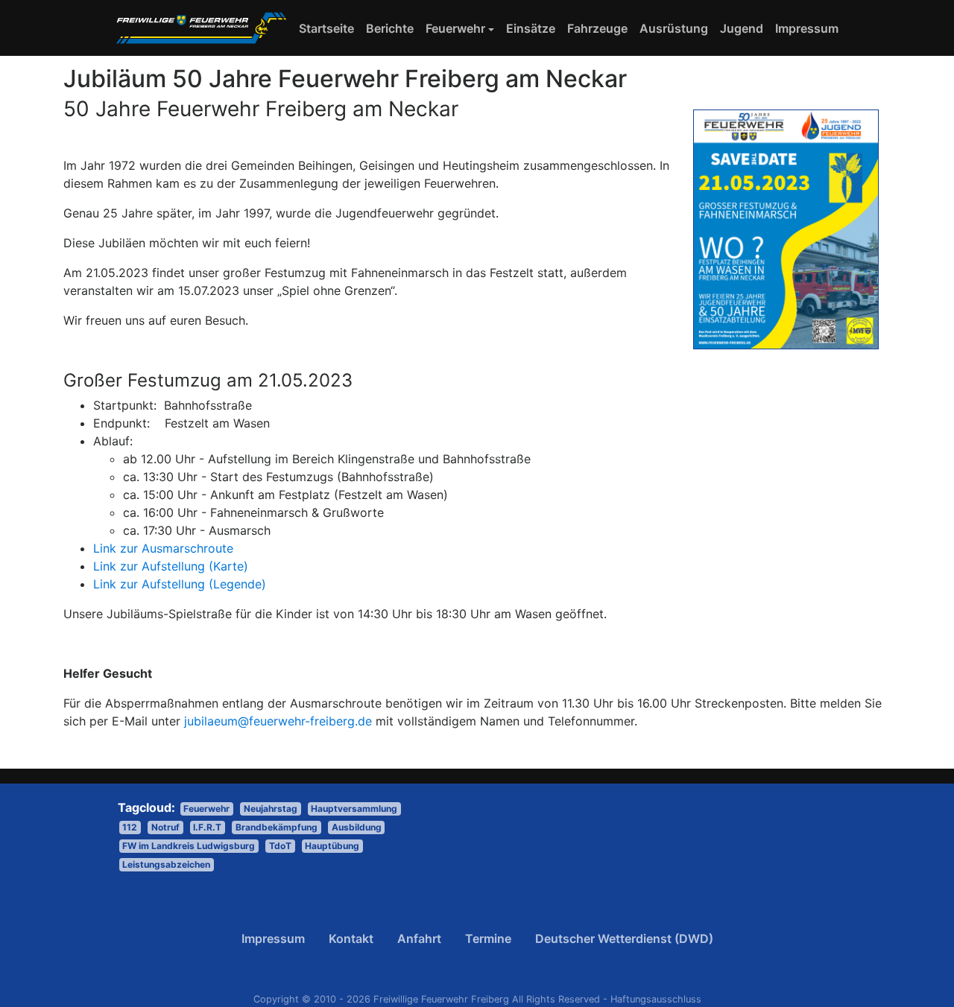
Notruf (165, 827)
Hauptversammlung (354, 808)
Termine (488, 938)
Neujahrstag (270, 808)
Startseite (329, 28)
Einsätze (530, 28)
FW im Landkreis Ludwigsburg (188, 845)
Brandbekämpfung (277, 827)
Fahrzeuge (597, 28)
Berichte (390, 28)
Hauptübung (332, 845)
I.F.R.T (207, 827)
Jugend (741, 28)
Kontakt (351, 938)
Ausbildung (357, 827)
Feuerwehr (455, 28)
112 (129, 827)
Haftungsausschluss (655, 999)
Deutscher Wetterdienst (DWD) (624, 938)
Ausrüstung (673, 28)
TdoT (280, 845)
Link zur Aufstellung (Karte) (170, 566)
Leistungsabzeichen (166, 864)
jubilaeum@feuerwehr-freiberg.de (278, 721)
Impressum (806, 28)
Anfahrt (419, 938)
